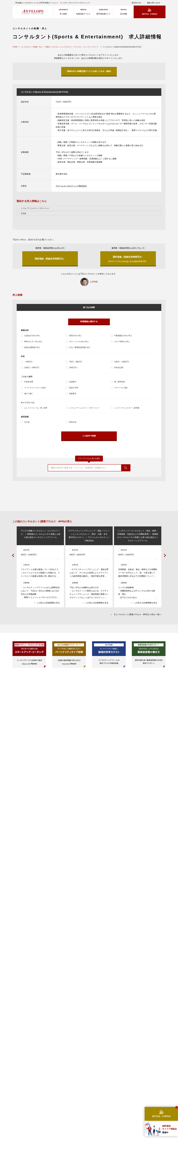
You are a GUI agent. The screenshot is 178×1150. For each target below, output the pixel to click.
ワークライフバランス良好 (35, 388)
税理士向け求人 (75, 336)
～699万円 (28, 362)
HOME (15, 47)
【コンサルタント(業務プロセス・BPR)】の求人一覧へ (137, 614)
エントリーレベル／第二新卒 (35, 408)
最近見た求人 (136, 3)
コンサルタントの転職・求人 (31, 47)
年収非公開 (118, 368)
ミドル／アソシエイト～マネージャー (84, 408)
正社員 (27, 422)
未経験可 (72, 382)
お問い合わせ (155, 3)
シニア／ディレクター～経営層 (126, 408)
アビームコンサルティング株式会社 (71, 186)
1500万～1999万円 (31, 368)
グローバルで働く (121, 388)
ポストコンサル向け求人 (79, 342)
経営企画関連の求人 (32, 347)
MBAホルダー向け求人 (33, 342)
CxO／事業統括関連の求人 (80, 347)
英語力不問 (73, 388)
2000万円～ (73, 368)
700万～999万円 (75, 362)
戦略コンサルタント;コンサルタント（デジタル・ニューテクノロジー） (72, 47)
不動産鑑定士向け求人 (123, 336)
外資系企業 (28, 382)
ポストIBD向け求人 (122, 342)
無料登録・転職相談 (149, 14)
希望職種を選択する (89, 321)
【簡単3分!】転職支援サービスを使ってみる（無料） (89, 71)
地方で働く (28, 394)
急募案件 (72, 394)
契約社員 (72, 422)
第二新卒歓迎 (119, 382)
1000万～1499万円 (121, 362)
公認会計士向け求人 (32, 336)
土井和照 (94, 282)
